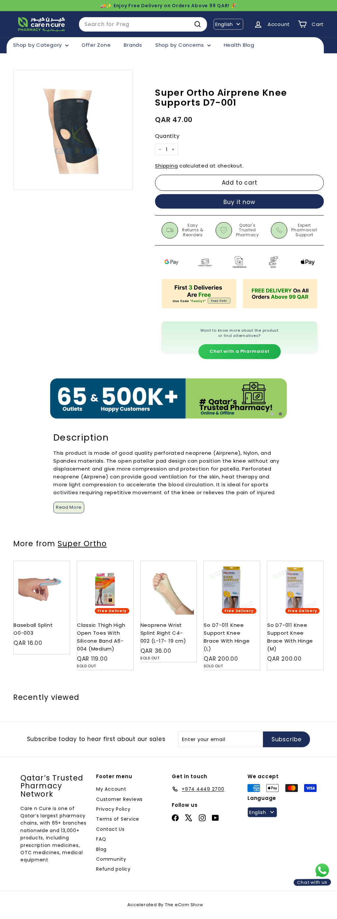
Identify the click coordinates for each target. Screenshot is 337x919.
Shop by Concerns (180, 44)
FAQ (101, 839)
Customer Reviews (119, 799)
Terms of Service (117, 819)
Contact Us (110, 829)
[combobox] (143, 24)
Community (111, 859)
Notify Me (122, 563)
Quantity (167, 136)
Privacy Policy (113, 809)
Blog (101, 849)
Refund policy (113, 869)
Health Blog (239, 44)
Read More (69, 507)
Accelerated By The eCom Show (165, 905)
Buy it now (239, 202)
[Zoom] (73, 129)
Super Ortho (82, 543)
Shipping (166, 165)
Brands (133, 44)
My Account (111, 789)
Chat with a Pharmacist (239, 351)
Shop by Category (38, 44)
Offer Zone (96, 44)
